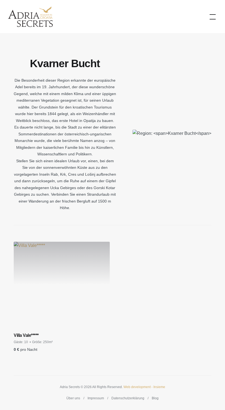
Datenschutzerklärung (127, 398)
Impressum (96, 398)
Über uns (73, 398)
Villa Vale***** (26, 335)
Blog (155, 398)
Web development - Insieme (144, 387)
